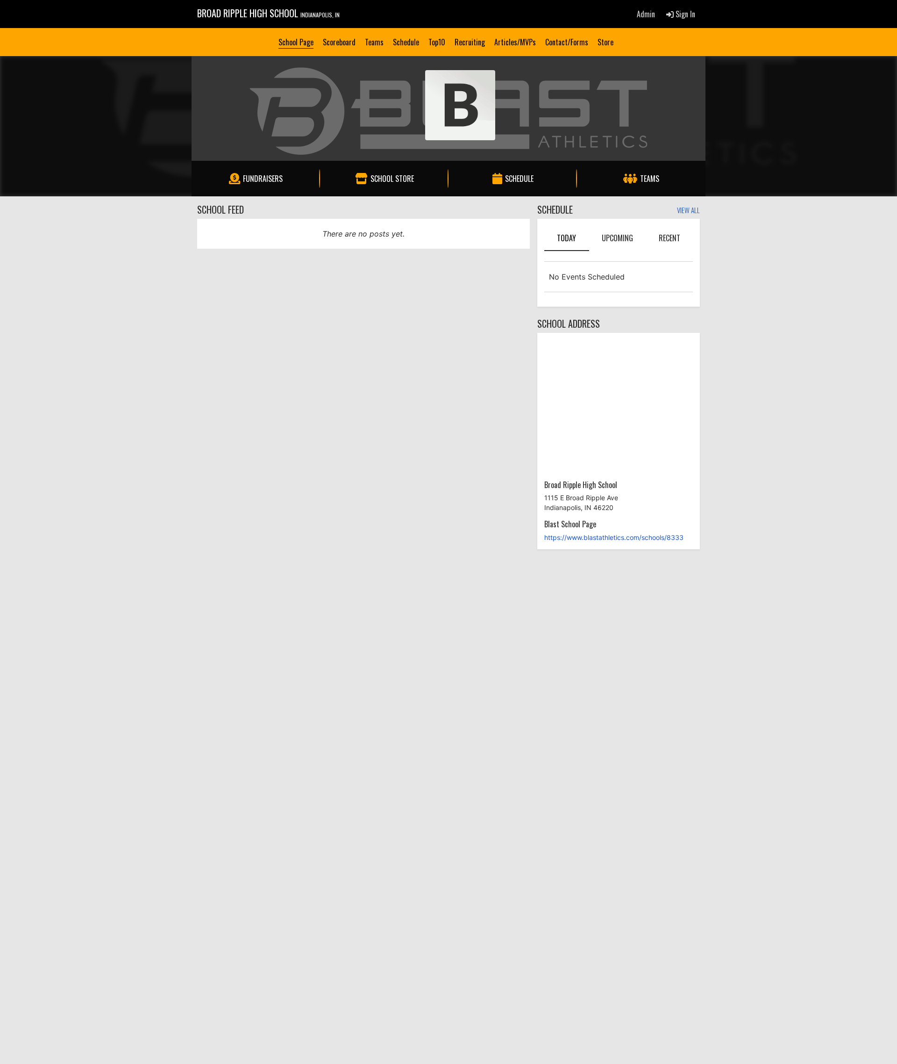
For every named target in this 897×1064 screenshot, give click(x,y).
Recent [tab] (669, 238)
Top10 (436, 42)
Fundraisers (263, 178)
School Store (392, 178)
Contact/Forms (566, 42)
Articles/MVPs (515, 42)
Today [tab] (566, 238)
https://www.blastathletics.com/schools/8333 (613, 537)
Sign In (684, 14)
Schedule (406, 42)
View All (688, 211)
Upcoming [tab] (617, 238)
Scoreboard (339, 42)
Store (605, 42)
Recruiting (470, 42)
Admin (646, 14)
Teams (374, 42)
